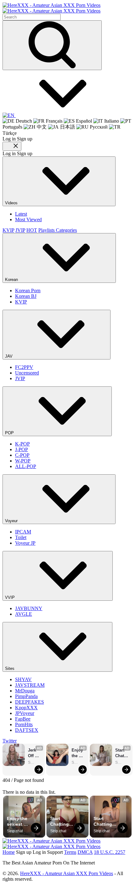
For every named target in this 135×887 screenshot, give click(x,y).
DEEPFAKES (29, 702)
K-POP (22, 443)
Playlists (47, 230)
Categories (66, 230)
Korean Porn (27, 290)
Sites (10, 668)
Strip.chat (35, 762)
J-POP (21, 449)
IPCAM (23, 531)
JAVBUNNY (28, 608)
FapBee (22, 718)
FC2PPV (24, 367)
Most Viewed (28, 219)
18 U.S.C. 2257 (109, 852)
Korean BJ (25, 296)
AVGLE (23, 614)
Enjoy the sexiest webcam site (78, 753)
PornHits (24, 724)
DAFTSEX (26, 730)
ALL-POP (25, 466)
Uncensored (27, 372)
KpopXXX (26, 707)
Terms (70, 852)
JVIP (20, 230)
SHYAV (23, 679)
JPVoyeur (24, 713)
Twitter (10, 740)
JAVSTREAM (30, 685)
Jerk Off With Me (33, 753)
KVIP (8, 230)
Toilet (20, 537)
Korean (12, 279)
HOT (31, 230)
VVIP (10, 597)
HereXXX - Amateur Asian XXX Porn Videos (66, 873)
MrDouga (25, 690)
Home (9, 852)
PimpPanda (26, 696)
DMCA (85, 852)
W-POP (22, 460)
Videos (12, 203)
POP (10, 433)
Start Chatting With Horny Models (122, 753)
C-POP (22, 455)
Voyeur (12, 520)
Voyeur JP (25, 543)
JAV (9, 356)
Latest (21, 214)
